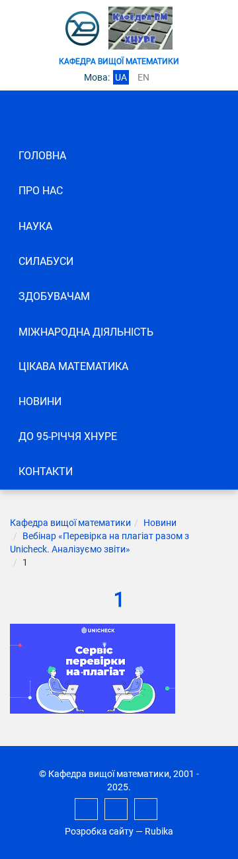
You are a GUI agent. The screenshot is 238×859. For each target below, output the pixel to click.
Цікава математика (73, 366)
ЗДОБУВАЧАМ (54, 296)
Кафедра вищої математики (70, 522)
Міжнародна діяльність (86, 332)
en (143, 77)
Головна (42, 155)
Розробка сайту (99, 831)
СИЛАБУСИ (46, 261)
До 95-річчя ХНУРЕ (68, 436)
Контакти (46, 471)
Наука (35, 226)
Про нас (41, 190)
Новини (40, 401)
